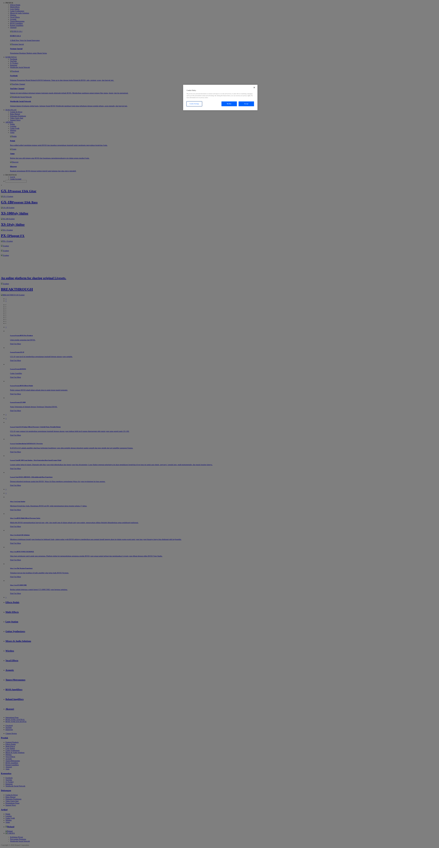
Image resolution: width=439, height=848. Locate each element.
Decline (229, 103)
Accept (246, 103)
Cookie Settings (194, 103)
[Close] (254, 87)
